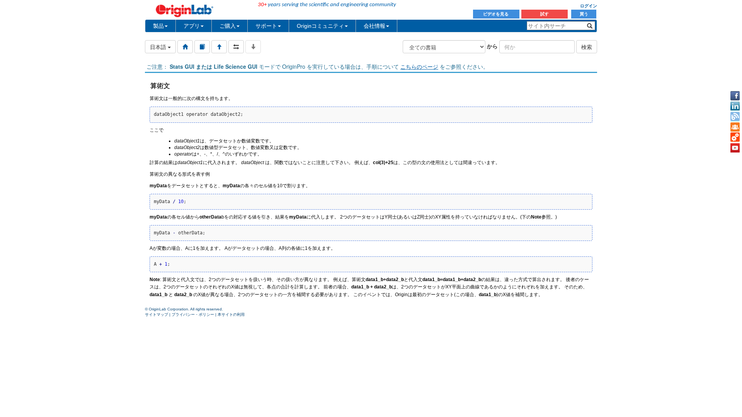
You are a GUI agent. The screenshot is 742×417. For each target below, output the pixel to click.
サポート (266, 26)
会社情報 (374, 26)
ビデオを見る (496, 14)
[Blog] (735, 117)
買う (584, 14)
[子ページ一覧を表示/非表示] (253, 46)
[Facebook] (735, 96)
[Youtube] (735, 148)
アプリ (192, 26)
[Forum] (735, 127)
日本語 (159, 47)
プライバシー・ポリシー (193, 314)
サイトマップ (156, 314)
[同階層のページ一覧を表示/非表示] (236, 46)
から (492, 46)
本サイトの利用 (231, 314)
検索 (586, 47)
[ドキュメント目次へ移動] (185, 46)
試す (544, 14)
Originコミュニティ (320, 26)
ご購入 (228, 26)
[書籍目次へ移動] (202, 46)
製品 (158, 26)
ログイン (588, 5)
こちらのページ (419, 66)
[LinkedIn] (735, 106)
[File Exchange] (735, 137)
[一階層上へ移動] (219, 46)
